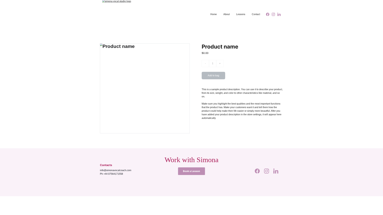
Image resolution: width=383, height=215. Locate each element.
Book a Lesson (191, 171)
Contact (256, 14)
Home (213, 14)
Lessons (240, 14)
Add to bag (213, 75)
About (226, 14)
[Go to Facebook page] (269, 14)
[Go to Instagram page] (274, 14)
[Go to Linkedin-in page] (279, 14)
